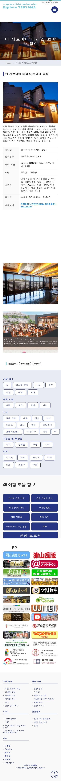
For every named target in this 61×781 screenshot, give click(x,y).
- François (9, 762)
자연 (8, 392)
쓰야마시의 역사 (16, 508)
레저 (20, 392)
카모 (49, 457)
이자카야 (31, 432)
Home (8, 62)
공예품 (21, 444)
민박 (33, 405)
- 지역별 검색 (9, 695)
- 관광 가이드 (38, 705)
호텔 (8, 405)
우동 (25, 418)
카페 (45, 432)
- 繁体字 (7, 756)
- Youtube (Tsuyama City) (14, 726)
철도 (51, 385)
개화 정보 (44, 517)
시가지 (9, 457)
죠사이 (36, 457)
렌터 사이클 (16, 517)
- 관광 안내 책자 (10, 705)
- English (8, 749)
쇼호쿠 (21, 465)
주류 (35, 444)
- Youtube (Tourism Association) (13, 731)
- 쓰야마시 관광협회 (41, 719)
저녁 (48, 418)
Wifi (44, 526)
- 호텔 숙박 (37, 702)
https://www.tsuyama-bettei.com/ (38, 205)
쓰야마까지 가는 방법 (16, 526)
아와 (8, 465)
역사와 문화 (22, 385)
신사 (38, 385)
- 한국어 (7, 759)
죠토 (23, 457)
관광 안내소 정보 (44, 498)
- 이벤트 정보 (9, 692)
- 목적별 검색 (9, 699)
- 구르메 (36, 692)
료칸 (20, 405)
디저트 (9, 425)
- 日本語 (7, 745)
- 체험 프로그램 (39, 695)
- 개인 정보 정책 (39, 722)
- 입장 (6, 702)
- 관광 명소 (37, 688)
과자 (8, 444)
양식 (33, 425)
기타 (33, 392)
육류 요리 (11, 418)
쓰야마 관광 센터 (16, 498)
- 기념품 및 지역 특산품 (43, 699)
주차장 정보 (44, 508)
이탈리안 (47, 425)
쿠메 (35, 465)
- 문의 (35, 725)
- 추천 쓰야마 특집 (11, 688)
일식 (22, 425)
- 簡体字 (7, 752)
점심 (37, 418)
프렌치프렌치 (13, 432)
